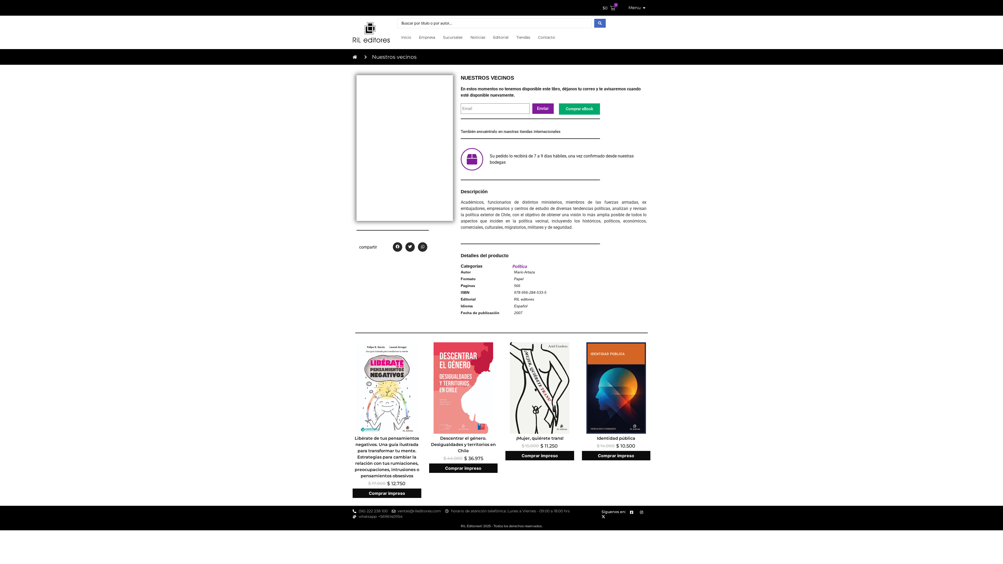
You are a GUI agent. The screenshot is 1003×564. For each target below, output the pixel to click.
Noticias (477, 37)
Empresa (427, 37)
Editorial (501, 37)
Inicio (406, 37)
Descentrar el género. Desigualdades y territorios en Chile (463, 444)
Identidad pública (616, 438)
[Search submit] (600, 23)
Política (519, 266)
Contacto (546, 37)
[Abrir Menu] (644, 8)
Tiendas (523, 37)
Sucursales (453, 37)
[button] (397, 247)
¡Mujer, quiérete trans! (539, 438)
